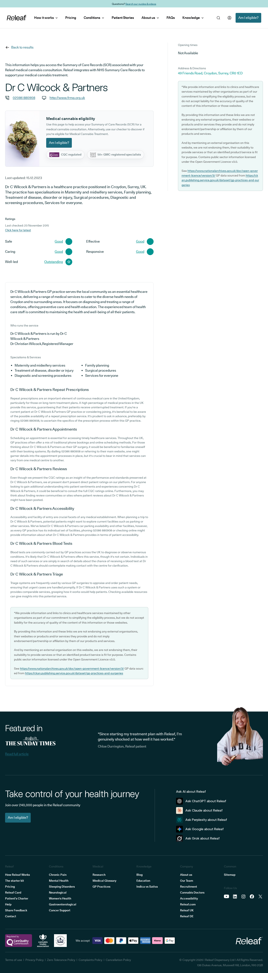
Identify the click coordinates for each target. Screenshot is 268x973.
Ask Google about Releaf (204, 829)
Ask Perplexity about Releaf (206, 820)
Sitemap (229, 874)
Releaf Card (13, 892)
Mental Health (58, 880)
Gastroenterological (62, 904)
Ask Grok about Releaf (202, 838)
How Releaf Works (17, 874)
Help (8, 904)
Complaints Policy (90, 960)
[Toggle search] (218, 18)
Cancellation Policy (118, 960)
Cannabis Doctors (192, 892)
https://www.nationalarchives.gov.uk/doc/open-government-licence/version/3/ (72, 668)
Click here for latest (18, 230)
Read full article (17, 754)
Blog (139, 874)
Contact (10, 916)
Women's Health (60, 898)
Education (143, 880)
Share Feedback (16, 910)
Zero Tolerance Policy (61, 960)
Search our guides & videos (140, 3)
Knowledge (191, 18)
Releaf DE (186, 916)
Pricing (70, 18)
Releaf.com (188, 904)
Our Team (186, 880)
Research (99, 874)
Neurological (58, 892)
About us (148, 18)
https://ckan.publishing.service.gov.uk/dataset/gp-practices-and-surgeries (74, 673)
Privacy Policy (34, 960)
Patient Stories (123, 18)
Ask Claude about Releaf (204, 810)
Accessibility (189, 898)
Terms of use (13, 960)
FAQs (171, 18)
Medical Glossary (104, 880)
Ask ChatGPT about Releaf (205, 801)
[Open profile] (229, 18)
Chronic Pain (58, 874)
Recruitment (188, 886)
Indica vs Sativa (147, 886)
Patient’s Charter (16, 898)
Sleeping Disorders (62, 886)
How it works (44, 18)
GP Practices (101, 886)
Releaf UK (187, 910)
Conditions (92, 18)
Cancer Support (59, 910)
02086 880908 (24, 98)
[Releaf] (16, 18)
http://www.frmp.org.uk (67, 98)
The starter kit (14, 880)
